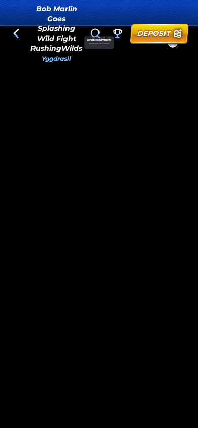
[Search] (95, 33)
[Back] (16, 33)
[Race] (118, 33)
